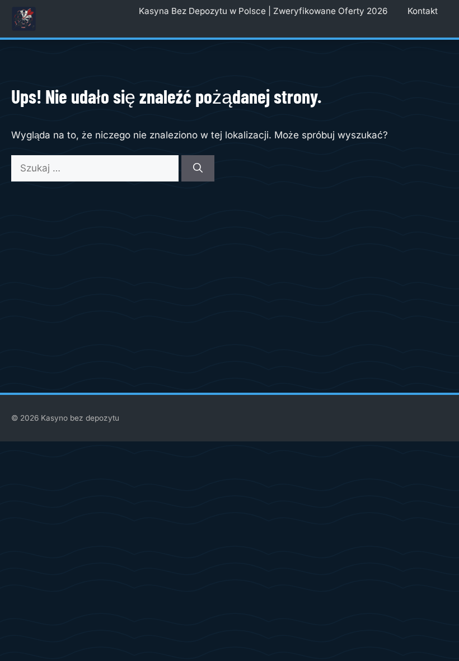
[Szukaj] (197, 168)
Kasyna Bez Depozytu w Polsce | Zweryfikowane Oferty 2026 (263, 11)
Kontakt (423, 11)
